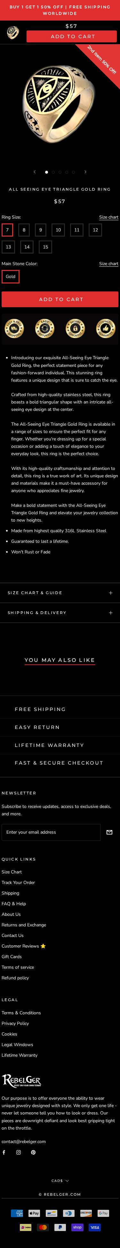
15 (45, 247)
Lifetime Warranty (19, 1055)
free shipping (40, 709)
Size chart (108, 217)
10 (58, 230)
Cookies (9, 1034)
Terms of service (18, 967)
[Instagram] (18, 1152)
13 (8, 247)
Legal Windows (17, 1045)
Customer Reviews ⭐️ (24, 946)
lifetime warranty (49, 745)
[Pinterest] (33, 1152)
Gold (10, 276)
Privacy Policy (15, 1023)
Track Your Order (18, 883)
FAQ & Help (14, 904)
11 (76, 230)
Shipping (10, 893)
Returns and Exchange (24, 925)
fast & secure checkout (59, 763)
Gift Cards (12, 957)
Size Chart (12, 872)
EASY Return (37, 727)
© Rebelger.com (60, 1194)
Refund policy (15, 978)
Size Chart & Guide (35, 592)
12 (95, 230)
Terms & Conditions (21, 1013)
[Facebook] (4, 1152)
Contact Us (13, 935)
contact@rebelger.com (24, 1142)
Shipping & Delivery (37, 612)
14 (26, 247)
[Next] (85, 171)
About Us (11, 914)
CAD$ (57, 1181)
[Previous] (35, 171)
